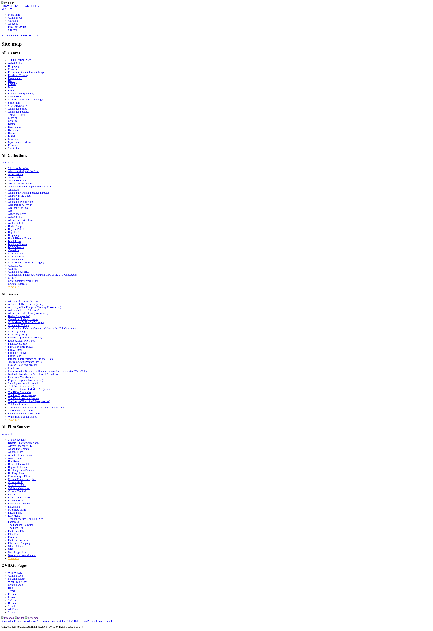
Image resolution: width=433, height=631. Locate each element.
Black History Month (19, 238)
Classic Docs (15, 265)
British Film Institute (19, 464)
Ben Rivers (14, 461)
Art (10, 210)
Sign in (12, 600)
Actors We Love (17, 180)
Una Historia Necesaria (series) (24, 413)
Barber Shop (15, 226)
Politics (12, 90)
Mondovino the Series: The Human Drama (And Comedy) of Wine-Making (48, 371)
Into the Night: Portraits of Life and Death (30, 358)
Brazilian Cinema (17, 244)
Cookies (12, 597)
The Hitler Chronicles (19, 392)
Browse (12, 603)
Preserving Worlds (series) (22, 377)
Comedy (12, 120)
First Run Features (18, 540)
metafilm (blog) (16, 578)
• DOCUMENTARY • (20, 60)
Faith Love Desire (17, 343)
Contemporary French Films (23, 280)
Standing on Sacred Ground (23, 383)
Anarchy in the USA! (19, 195)
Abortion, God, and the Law (23, 171)
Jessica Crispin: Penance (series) (25, 361)
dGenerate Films (17, 509)
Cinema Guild (15, 482)
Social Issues (15, 96)
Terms (11, 590)
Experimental (15, 78)
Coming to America (18, 271)
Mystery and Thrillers (19, 142)
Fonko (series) (15, 349)
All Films (13, 609)
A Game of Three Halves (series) (25, 304)
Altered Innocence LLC (21, 445)
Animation (13, 198)
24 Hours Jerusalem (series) (23, 301)
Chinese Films (15, 259)
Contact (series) (16, 331)
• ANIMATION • (17, 105)
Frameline (13, 537)
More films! (14, 14)
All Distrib (13, 189)
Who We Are (15, 572)
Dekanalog (14, 506)
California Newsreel (19, 488)
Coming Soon (15, 575)
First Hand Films (17, 530)
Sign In (109, 621)
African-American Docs (21, 183)
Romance (13, 145)
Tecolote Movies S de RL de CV (25, 518)
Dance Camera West (19, 497)
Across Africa (15, 174)
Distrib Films (15, 512)
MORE (5, 8)
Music (11, 87)
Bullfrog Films (16, 473)
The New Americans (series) (23, 398)
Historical (13, 130)
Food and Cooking (18, 75)
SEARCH (19, 5)
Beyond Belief (16, 229)
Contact (12, 277)
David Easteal (15, 500)
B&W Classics (16, 247)
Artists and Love (17, 213)
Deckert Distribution (19, 503)
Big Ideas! (13, 232)
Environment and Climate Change (26, 72)
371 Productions (17, 439)
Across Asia (14, 177)
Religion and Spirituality (21, 93)
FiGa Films (14, 534)
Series (11, 612)
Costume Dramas (17, 283)
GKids (11, 549)
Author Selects (16, 223)
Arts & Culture (16, 63)
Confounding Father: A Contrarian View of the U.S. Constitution (42, 274)
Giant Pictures (15, 546)
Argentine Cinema (18, 207)
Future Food (14, 355)
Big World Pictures (18, 467)
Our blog (13, 20)
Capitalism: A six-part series (23, 319)
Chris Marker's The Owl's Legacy (26, 262)
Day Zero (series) (17, 334)
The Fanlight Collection (20, 524)
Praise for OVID (17, 26)
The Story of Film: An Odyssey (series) (29, 401)
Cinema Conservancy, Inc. (22, 479)
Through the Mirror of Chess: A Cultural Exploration (36, 407)
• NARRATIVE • (17, 114)
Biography (13, 66)
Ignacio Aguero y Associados (23, 442)
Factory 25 (14, 521)
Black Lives (14, 241)
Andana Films (15, 451)
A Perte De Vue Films (20, 454)
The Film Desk (16, 527)
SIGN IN (34, 35)
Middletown (14, 368)
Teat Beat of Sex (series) (21, 386)
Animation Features (18, 111)
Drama (11, 123)
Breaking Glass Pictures (21, 470)
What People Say (17, 581)
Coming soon (15, 17)
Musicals (13, 139)
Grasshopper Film (17, 552)
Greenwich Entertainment (22, 555)
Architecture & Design (20, 204)
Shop (4, 621)
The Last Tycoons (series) (22, 395)
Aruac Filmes (15, 458)
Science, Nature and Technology (25, 99)
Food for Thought (17, 352)
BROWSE (7, 5)
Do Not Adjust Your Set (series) (25, 337)
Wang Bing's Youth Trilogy (22, 416)
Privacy (12, 593)
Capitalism (13, 250)
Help (10, 587)
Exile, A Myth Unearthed (21, 340)
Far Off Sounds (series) (20, 346)
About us (13, 23)
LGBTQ (12, 84)
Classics (12, 69)
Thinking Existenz (18, 404)
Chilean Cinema (16, 253)
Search (11, 606)
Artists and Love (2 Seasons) (23, 310)
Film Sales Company (19, 543)
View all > (7, 162)
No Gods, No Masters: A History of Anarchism (33, 374)
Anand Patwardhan (18, 448)
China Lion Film (17, 485)
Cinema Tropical (17, 491)
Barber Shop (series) (19, 316)
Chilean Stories (16, 256)
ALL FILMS (32, 5)
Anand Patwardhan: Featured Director (28, 192)
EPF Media (14, 515)
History (12, 81)
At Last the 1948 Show (20, 220)
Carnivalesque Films (19, 476)
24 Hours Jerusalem (18, 168)
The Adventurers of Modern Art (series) (29, 389)
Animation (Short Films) (21, 201)
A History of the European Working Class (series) (34, 307)
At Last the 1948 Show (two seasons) (28, 313)
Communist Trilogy (18, 325)
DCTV (12, 494)
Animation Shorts (17, 108)
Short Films (14, 102)
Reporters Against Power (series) (25, 380)
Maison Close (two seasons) (23, 364)
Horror (11, 133)
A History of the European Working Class (30, 186)
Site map (12, 29)
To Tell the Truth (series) (21, 410)
